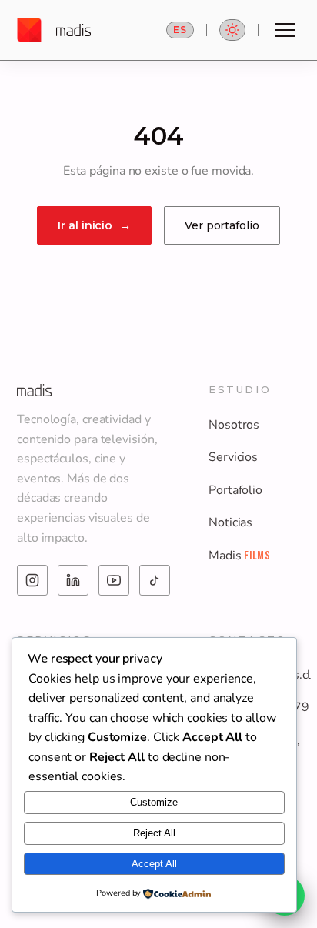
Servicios (233, 457)
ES (180, 29)
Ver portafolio (222, 225)
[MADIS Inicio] (54, 30)
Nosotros (234, 424)
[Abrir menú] (285, 30)
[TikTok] (154, 580)
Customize (154, 802)
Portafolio (235, 490)
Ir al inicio (94, 225)
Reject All (154, 833)
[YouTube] (113, 580)
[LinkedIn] (73, 580)
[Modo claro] (232, 30)
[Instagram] (32, 580)
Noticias (230, 522)
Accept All (154, 864)
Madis (240, 555)
